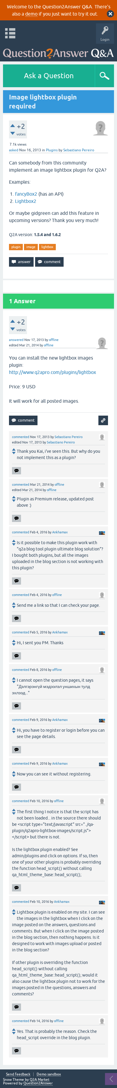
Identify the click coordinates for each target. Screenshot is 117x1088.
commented (20, 437)
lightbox (47, 247)
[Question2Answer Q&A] (58, 51)
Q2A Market (40, 1080)
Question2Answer (38, 1083)
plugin (15, 247)
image (30, 247)
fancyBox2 (26, 194)
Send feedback (18, 1074)
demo (31, 13)
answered (16, 340)
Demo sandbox (49, 1074)
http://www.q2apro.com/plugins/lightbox (52, 372)
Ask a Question (49, 76)
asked (13, 150)
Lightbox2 (25, 201)
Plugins (52, 150)
